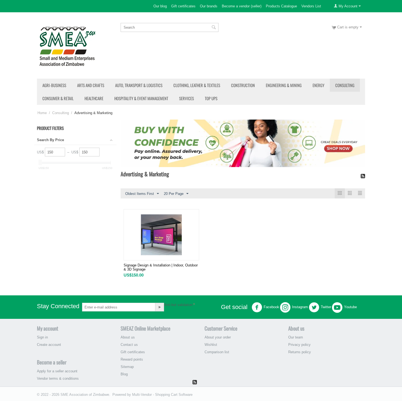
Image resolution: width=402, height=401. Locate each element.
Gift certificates (183, 6)
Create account (49, 345)
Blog (124, 374)
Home (42, 113)
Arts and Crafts (90, 85)
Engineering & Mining (284, 85)
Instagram (300, 307)
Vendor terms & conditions (58, 378)
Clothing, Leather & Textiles (196, 85)
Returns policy (299, 352)
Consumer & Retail (58, 98)
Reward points (132, 359)
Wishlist (211, 345)
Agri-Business (54, 85)
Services (186, 98)
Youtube (350, 307)
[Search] (214, 27)
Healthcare (94, 98)
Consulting (344, 85)
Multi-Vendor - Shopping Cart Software (162, 395)
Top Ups (211, 98)
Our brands (208, 6)
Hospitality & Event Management (141, 98)
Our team (295, 337)
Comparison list (217, 352)
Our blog (160, 6)
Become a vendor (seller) (241, 6)
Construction (243, 85)
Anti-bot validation (178, 305)
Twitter (326, 307)
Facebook (271, 307)
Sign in (42, 337)
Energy (318, 85)
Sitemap (127, 367)
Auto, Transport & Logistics (138, 85)
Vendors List (311, 6)
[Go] (159, 307)
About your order (218, 337)
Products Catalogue (281, 6)
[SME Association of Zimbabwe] (67, 46)
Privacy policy (299, 345)
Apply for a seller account (57, 371)
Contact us (129, 345)
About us (128, 337)
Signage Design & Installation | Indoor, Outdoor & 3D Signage (161, 267)
